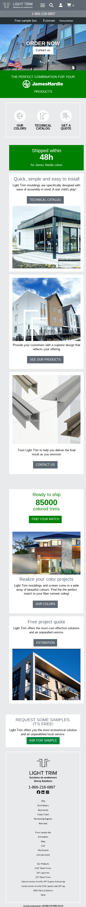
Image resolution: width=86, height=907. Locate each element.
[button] (42, 5)
